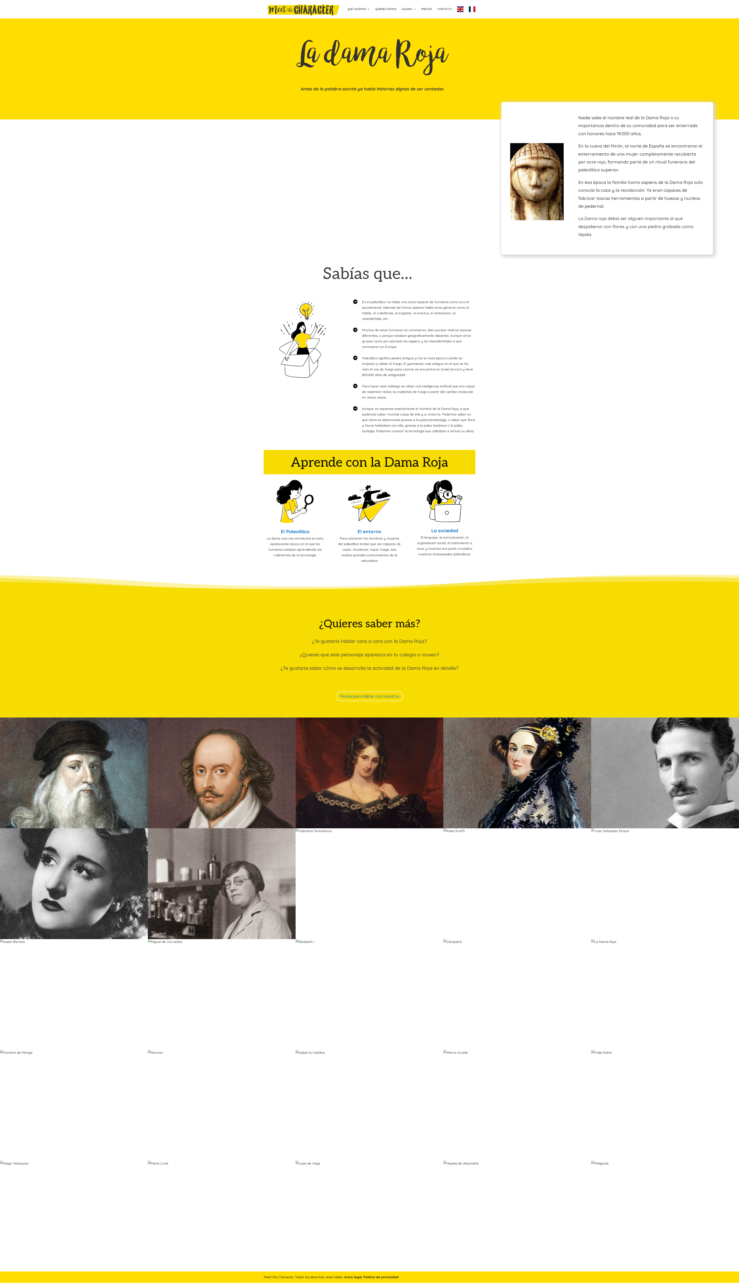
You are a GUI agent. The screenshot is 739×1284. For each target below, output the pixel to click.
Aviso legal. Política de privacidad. (371, 1277)
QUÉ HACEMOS (357, 9)
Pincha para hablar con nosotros (369, 696)
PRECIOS (426, 9)
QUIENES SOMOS (385, 9)
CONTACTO (444, 9)
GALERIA (407, 9)
